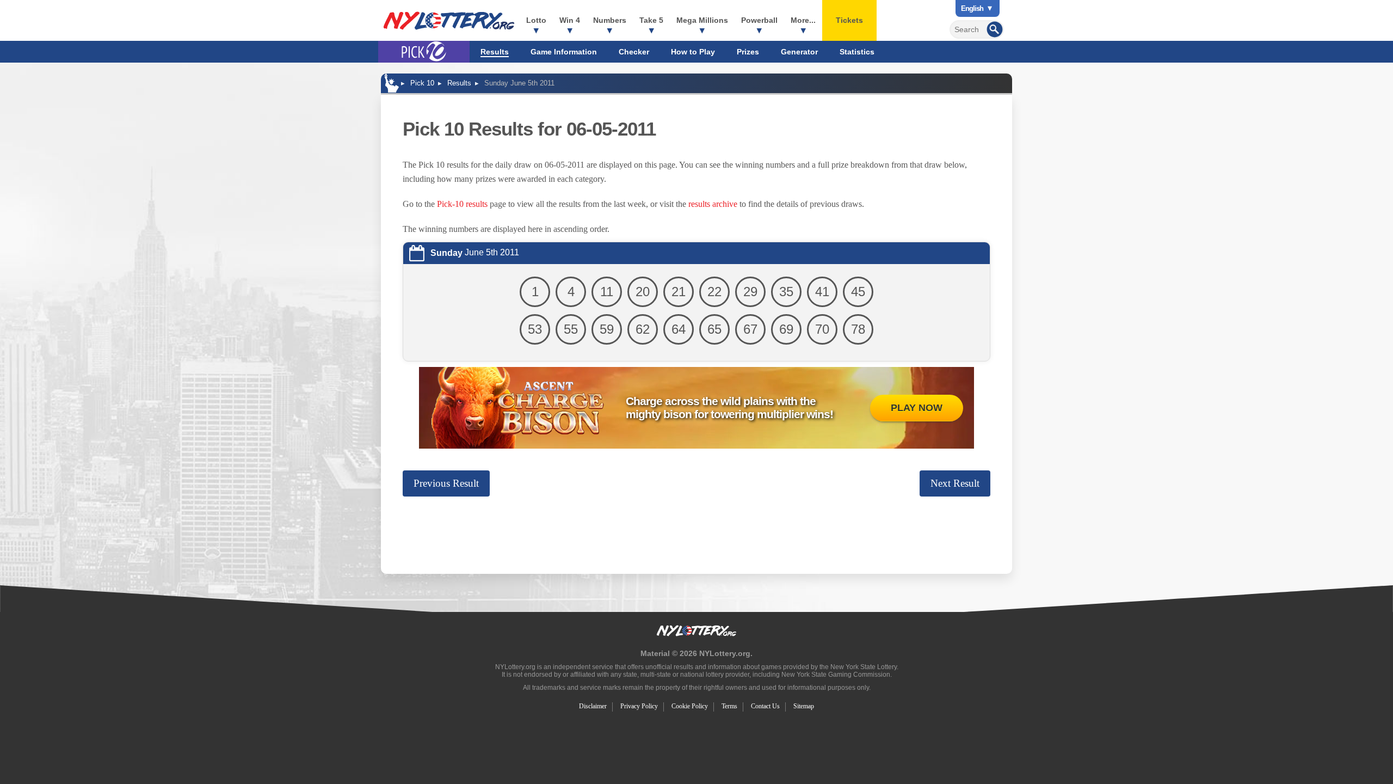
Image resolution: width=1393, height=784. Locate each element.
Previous (446, 483)
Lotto (536, 20)
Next (954, 483)
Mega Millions (702, 20)
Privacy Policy (639, 706)
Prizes (748, 51)
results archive (712, 204)
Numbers (609, 20)
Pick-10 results (462, 204)
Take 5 (651, 20)
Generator (799, 51)
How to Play (693, 51)
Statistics (857, 51)
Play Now (916, 407)
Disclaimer (593, 706)
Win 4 (569, 20)
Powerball (759, 20)
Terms (729, 706)
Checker (634, 51)
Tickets (849, 20)
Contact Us (765, 706)
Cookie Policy (689, 706)
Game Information (564, 51)
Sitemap (803, 706)
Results (494, 51)
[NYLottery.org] (449, 20)
